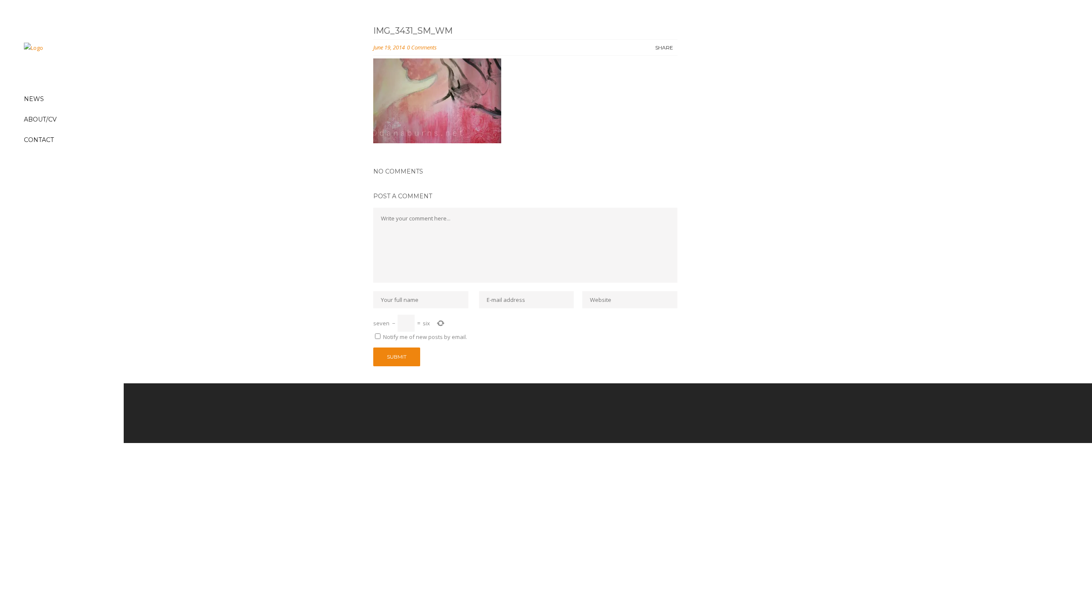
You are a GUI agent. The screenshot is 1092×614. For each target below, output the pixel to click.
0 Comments (422, 47)
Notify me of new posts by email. (425, 337)
